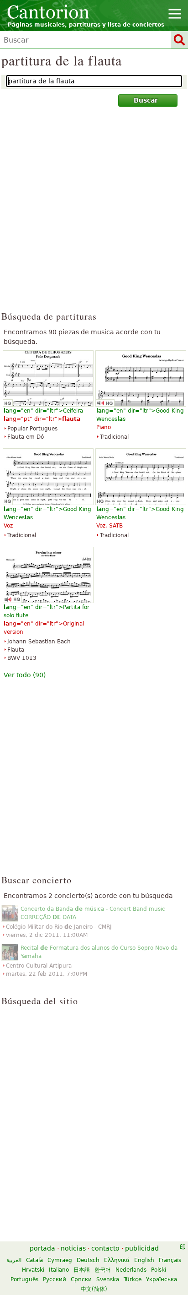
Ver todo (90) (25, 675)
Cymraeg (59, 1260)
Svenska (107, 1279)
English (144, 1260)
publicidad (142, 1248)
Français (170, 1260)
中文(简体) (94, 1289)
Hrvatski (33, 1270)
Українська (161, 1279)
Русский (54, 1279)
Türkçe (132, 1279)
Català (34, 1260)
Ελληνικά (117, 1260)
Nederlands (130, 1270)
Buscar (146, 100)
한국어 (102, 1270)
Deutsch (88, 1260)
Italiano (59, 1270)
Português (24, 1279)
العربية (13, 1260)
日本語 (81, 1270)
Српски (81, 1279)
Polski (158, 1270)
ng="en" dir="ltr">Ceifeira (43, 411)
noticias (73, 1248)
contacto (105, 1248)
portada (42, 1248)
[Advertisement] (94, 213)
